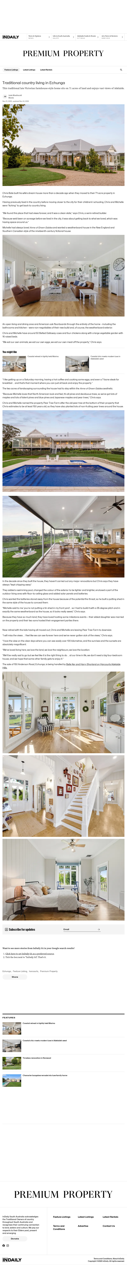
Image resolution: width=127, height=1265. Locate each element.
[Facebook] (3, 1245)
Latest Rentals (46, 70)
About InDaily (118, 1259)
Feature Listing (20, 971)
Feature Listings (11, 70)
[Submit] (98, 929)
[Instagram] (7, 1245)
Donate (15, 1239)
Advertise (83, 1226)
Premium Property (49, 971)
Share (15, 977)
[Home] (14, 37)
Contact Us (109, 1226)
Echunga (6, 971)
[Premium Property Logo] (63, 53)
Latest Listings (29, 70)
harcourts (33, 971)
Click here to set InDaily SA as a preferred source (29, 953)
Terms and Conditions (103, 1259)
